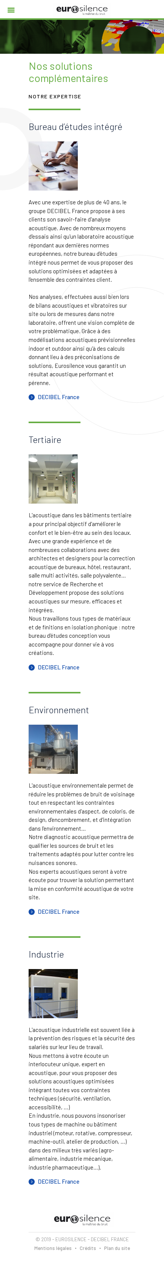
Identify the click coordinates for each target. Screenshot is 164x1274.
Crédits (88, 1248)
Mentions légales (53, 1248)
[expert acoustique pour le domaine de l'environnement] (53, 749)
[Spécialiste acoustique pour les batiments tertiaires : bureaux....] (53, 479)
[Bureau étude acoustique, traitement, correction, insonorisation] (53, 166)
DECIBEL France (58, 396)
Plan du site (117, 1248)
